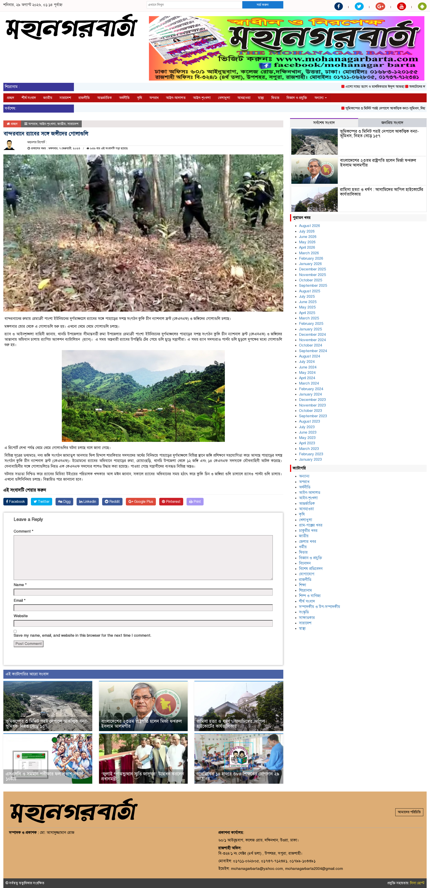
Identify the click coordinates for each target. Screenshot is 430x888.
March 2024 (309, 383)
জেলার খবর (307, 541)
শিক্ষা (302, 585)
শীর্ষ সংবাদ (29, 98)
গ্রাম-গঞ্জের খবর (310, 525)
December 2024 (312, 334)
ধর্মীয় (303, 547)
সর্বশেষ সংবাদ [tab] (324, 122)
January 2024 (310, 394)
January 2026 (310, 263)
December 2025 (312, 269)
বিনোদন (305, 563)
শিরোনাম (305, 590)
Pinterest (173, 501)
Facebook (16, 501)
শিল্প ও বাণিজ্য (310, 595)
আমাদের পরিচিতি (409, 812)
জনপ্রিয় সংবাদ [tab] (392, 122)
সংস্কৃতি (304, 612)
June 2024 (307, 367)
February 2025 (311, 323)
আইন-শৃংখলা (202, 98)
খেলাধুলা (224, 98)
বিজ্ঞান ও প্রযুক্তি (297, 98)
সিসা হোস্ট (417, 883)
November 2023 (312, 405)
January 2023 (310, 459)
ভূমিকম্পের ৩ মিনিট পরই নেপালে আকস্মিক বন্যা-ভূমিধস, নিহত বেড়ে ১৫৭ (366, 108)
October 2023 (310, 410)
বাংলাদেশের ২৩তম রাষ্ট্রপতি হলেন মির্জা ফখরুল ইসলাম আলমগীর (141, 724)
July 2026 (307, 231)
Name (20, 584)
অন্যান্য (319, 98)
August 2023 (309, 421)
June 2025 (307, 302)
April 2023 (307, 443)
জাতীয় (47, 98)
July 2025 (307, 296)
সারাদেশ (65, 98)
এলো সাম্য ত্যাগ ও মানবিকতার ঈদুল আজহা (347, 86)
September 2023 (313, 416)
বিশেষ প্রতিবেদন (310, 568)
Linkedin (89, 501)
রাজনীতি (84, 98)
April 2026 (307, 247)
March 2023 (309, 448)
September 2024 (313, 351)
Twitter (43, 501)
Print (197, 501)
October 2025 (310, 280)
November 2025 (312, 274)
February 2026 (311, 258)
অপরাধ (154, 98)
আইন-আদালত (176, 98)
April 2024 (307, 378)
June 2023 (307, 432)
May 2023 (307, 437)
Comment (23, 531)
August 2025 (309, 291)
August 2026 (309, 225)
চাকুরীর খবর (308, 530)
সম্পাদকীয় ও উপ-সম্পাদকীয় (319, 606)
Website (21, 616)
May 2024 (307, 372)
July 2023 (307, 427)
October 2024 (310, 345)
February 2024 (311, 389)
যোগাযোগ (306, 574)
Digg (66, 501)
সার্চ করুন (263, 5)
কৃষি (139, 98)
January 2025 (310, 329)
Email (20, 600)
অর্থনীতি (124, 98)
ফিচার (275, 98)
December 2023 (312, 399)
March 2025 (309, 318)
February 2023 (311, 454)
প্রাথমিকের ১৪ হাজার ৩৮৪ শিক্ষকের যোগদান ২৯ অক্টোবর (238, 776)
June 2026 (307, 236)
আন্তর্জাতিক (104, 98)
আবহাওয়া (243, 98)
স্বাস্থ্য (261, 98)
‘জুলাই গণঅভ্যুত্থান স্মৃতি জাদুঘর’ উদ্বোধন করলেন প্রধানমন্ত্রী (142, 776)
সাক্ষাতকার (307, 617)
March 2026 (309, 253)
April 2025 (307, 312)
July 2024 (307, 361)
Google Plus (143, 501)
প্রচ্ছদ (10, 98)
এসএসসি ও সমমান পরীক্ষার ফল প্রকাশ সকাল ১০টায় (44, 776)
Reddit (114, 501)
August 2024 (309, 356)
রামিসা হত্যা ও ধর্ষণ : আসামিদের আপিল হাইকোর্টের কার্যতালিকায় (231, 724)
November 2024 (312, 340)
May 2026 (307, 242)
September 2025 (313, 285)
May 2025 (307, 307)
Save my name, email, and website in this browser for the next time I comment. (82, 635)
